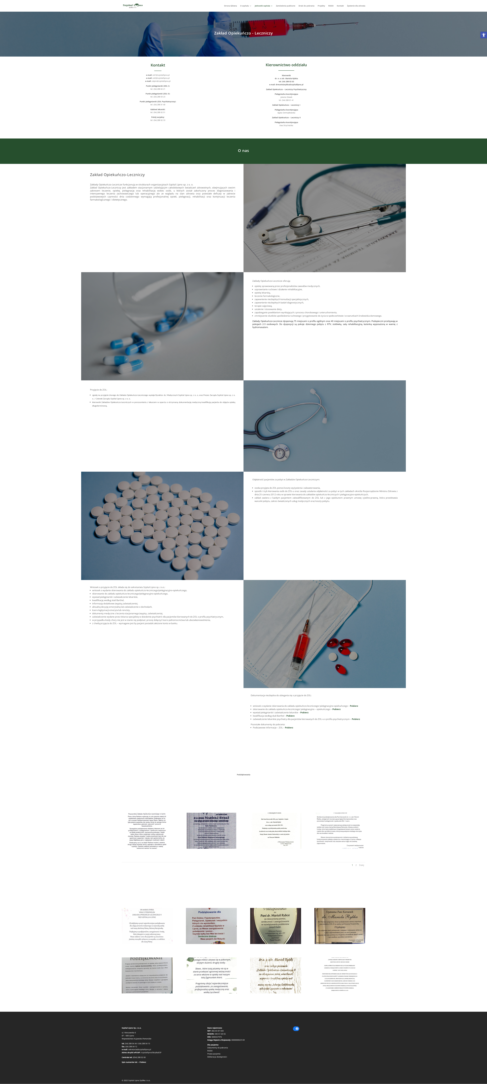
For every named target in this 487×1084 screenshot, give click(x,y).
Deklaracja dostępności (217, 1057)
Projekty (321, 6)
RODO (331, 6)
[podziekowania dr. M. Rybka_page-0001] (211, 848)
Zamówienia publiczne (285, 6)
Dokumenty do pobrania (217, 1047)
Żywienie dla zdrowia (356, 6)
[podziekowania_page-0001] (339, 993)
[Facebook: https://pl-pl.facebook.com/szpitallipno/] (297, 1028)
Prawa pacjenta (213, 1054)
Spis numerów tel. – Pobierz (134, 1062)
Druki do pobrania (306, 6)
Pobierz (354, 705)
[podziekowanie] (275, 848)
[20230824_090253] (275, 943)
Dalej (361, 865)
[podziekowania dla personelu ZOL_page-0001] (147, 848)
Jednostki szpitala (262, 6)
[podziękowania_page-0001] (147, 943)
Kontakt (340, 6)
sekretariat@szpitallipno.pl (139, 1049)
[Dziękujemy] (211, 993)
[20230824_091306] (339, 943)
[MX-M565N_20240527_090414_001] (275, 993)
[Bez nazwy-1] (339, 848)
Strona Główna (230, 6)
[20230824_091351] (211, 943)
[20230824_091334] (147, 993)
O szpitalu (244, 6)
